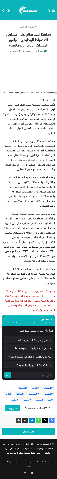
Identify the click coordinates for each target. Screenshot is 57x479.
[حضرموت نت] (28, 10)
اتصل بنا (29, 466)
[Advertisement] (28, 71)
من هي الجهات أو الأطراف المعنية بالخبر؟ (30, 356)
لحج (49, 399)
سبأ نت (50, 295)
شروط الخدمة (8, 461)
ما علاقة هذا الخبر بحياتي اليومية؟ (34, 364)
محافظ (39, 399)
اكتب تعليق (28, 431)
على (8, 393)
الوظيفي (47, 393)
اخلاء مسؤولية (20, 461)
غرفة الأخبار (39, 50)
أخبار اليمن (24, 26)
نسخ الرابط (13, 408)
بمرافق (19, 393)
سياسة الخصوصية (33, 461)
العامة (34, 387)
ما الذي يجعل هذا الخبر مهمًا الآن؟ (34, 339)
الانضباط (47, 387)
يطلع (14, 399)
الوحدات (22, 387)
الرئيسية (32, 26)
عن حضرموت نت (48, 461)
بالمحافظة (33, 393)
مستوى (26, 399)
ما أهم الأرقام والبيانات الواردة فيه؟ (33, 348)
